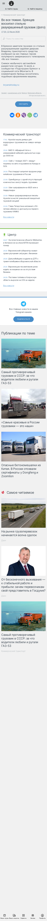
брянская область (35, 93)
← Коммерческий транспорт (13, 15)
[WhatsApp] (29, 115)
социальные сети (14, 93)
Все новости (8, 217)
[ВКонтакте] (12, 115)
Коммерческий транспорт (13, 651)
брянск (24, 93)
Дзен (3, 540)
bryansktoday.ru (11, 85)
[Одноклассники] (18, 115)
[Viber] (24, 115)
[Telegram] (35, 115)
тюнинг (4, 93)
